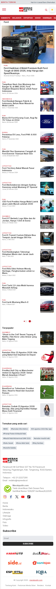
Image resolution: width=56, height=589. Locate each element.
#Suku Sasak (8, 443)
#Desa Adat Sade (22, 443)
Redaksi (40, 585)
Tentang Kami (10, 585)
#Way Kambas (37, 443)
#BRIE (5, 429)
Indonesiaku (8, 509)
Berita (5, 506)
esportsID (28, 18)
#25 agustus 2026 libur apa (41, 429)
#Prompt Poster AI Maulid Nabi (14, 434)
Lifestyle (6, 512)
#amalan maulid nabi (42, 438)
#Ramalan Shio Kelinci (19, 429)
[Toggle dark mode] (52, 9)
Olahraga (7, 516)
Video (5, 525)
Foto (5, 522)
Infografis (7, 519)
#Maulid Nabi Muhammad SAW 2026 (17, 438)
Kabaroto (5, 18)
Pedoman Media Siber (27, 585)
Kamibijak (47, 18)
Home (5, 503)
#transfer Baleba (9, 448)
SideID (38, 18)
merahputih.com (35, 580)
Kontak (48, 585)
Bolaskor (16, 18)
